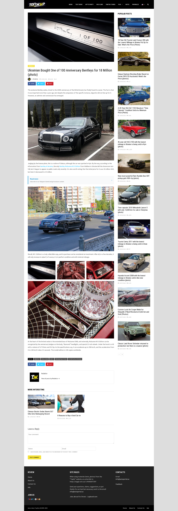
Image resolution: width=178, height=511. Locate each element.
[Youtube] (30, 499)
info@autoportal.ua (76, 492)
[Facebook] (28, 499)
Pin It (50, 83)
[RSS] (38, 499)
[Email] (39, 499)
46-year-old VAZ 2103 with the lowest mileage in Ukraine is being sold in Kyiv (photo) (132, 144)
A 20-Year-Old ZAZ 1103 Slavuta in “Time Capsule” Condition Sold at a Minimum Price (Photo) (133, 110)
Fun (119, 4)
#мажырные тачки (61, 359)
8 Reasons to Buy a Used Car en (69, 415)
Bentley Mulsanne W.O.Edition (69, 166)
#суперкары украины (75, 359)
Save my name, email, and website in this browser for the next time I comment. (54, 452)
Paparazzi (135, 4)
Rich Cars (100, 4)
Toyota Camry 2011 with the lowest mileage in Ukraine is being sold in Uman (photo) (132, 243)
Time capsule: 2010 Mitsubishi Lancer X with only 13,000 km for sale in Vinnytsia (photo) (132, 210)
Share (32, 83)
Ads (29, 487)
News (70, 4)
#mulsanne (45, 359)
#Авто (52, 359)
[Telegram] (36, 499)
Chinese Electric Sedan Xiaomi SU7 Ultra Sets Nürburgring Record (40, 412)
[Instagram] (34, 499)
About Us (31, 480)
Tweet (42, 83)
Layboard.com (92, 497)
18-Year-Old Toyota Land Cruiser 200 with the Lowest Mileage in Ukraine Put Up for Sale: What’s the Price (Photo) (133, 42)
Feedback (119, 484)
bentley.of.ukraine (46, 166)
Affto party (89, 4)
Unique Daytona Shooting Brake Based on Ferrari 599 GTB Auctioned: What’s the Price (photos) (133, 76)
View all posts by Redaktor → (50, 378)
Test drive (78, 4)
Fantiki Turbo (110, 4)
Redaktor (35, 79)
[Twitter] (32, 499)
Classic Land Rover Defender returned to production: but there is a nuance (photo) (133, 344)
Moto (127, 4)
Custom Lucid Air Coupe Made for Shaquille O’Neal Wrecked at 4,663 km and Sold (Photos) (133, 311)
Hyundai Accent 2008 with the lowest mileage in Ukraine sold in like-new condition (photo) (131, 277)
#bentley (37, 359)
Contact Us (32, 484)
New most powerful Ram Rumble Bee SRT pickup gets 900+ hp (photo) (133, 177)
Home (30, 477)
